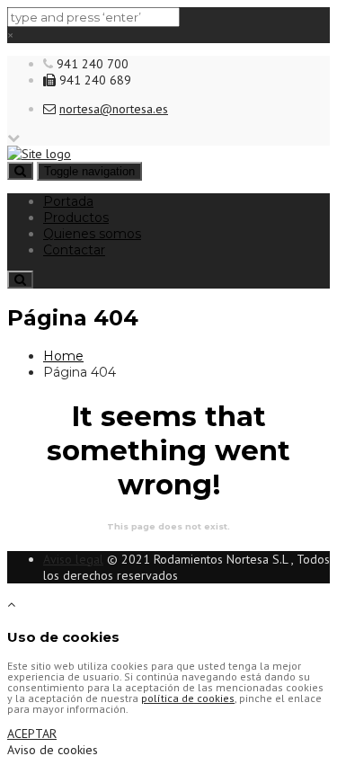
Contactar (74, 250)
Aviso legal (73, 559)
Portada (68, 201)
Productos (76, 217)
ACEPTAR (32, 733)
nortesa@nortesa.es (113, 109)
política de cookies (188, 698)
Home (63, 356)
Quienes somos (92, 234)
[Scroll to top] (11, 604)
